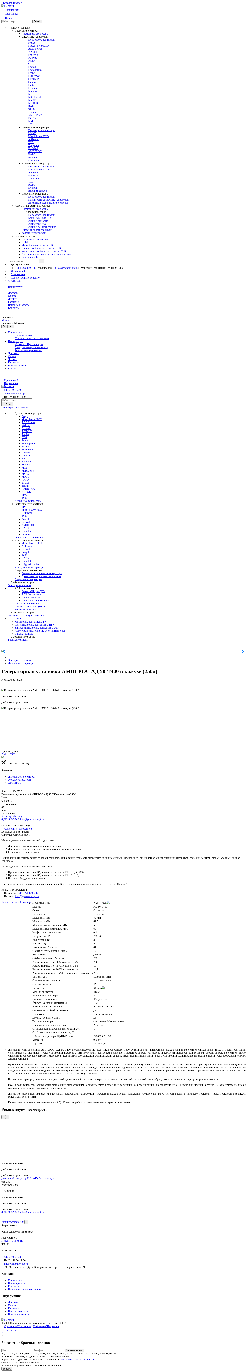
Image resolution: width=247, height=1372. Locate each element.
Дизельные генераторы (21, 663)
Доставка (13, 292)
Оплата (12, 1305)
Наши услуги (15, 286)
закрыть (7, 1369)
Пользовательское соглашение (32, 338)
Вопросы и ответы (18, 304)
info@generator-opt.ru (66, 267)
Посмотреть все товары (35, 33)
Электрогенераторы (19, 660)
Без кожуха (7, 816)
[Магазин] (7, 1319)
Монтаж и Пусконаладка (29, 344)
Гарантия (13, 301)
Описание (26, 902)
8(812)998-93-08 (26, 267)
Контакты (13, 307)
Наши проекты (23, 335)
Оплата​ (12, 295)
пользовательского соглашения (77, 1359)
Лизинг (12, 298)
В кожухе (19, 816)
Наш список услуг (18, 1311)
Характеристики (10, 902)
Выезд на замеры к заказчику (31, 347)
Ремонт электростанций (28, 350)
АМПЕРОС (8, 754)
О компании (15, 280)
